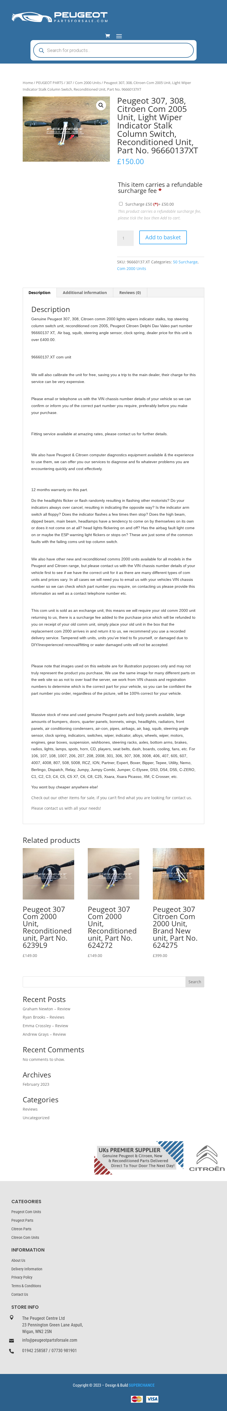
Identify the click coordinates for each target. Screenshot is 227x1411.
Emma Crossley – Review (45, 1025)
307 (69, 82)
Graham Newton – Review (46, 1008)
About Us (18, 1260)
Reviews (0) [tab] (130, 292)
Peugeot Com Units (26, 1212)
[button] (101, 105)
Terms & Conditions (26, 1286)
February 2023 (36, 1084)
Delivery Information (26, 1269)
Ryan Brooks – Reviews (44, 1017)
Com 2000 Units (88, 82)
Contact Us (19, 1294)
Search (195, 981)
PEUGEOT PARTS (49, 82)
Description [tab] (39, 292)
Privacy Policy (21, 1277)
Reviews (30, 1109)
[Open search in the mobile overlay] (113, 50)
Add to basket (163, 237)
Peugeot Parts (22, 1220)
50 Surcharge (185, 261)
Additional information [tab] (85, 292)
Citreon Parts (21, 1229)
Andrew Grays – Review (44, 1034)
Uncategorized (36, 1117)
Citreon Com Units (25, 1237)
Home (28, 82)
